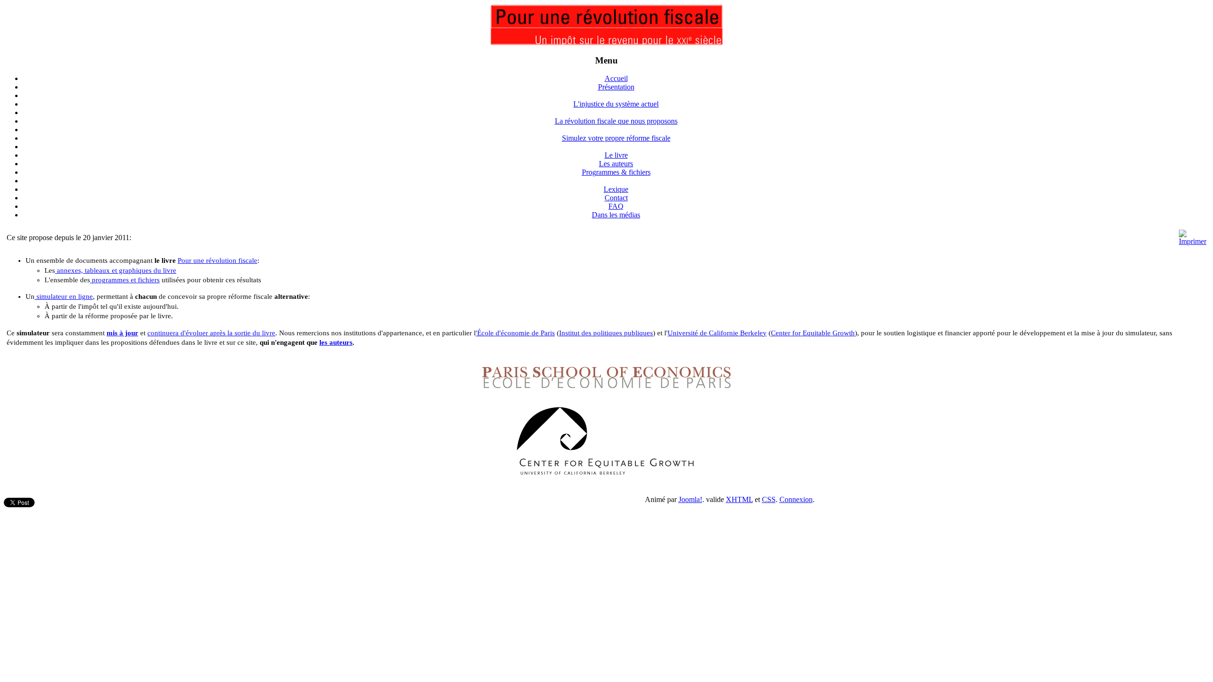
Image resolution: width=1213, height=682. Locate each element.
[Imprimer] (1192, 241)
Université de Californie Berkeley (717, 333)
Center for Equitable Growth (813, 333)
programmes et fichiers (125, 280)
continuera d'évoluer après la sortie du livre (211, 333)
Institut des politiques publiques (606, 333)
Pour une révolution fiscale (217, 260)
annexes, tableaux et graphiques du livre (115, 270)
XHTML (739, 499)
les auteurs (336, 342)
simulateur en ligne (64, 296)
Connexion (796, 499)
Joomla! (690, 499)
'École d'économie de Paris (515, 333)
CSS (769, 499)
